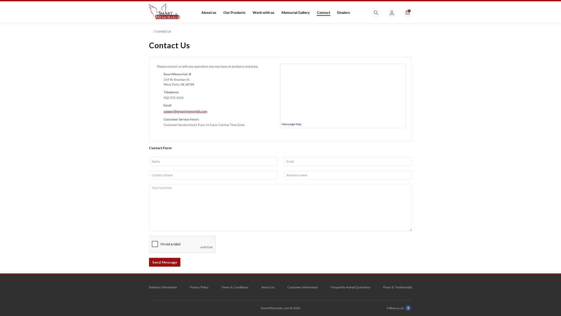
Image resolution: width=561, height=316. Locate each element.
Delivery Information (163, 287)
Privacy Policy (199, 287)
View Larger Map (291, 124)
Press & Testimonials (397, 287)
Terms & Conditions (235, 287)
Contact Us (163, 31)
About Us (268, 287)
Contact (323, 12)
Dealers (343, 12)
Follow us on (395, 308)
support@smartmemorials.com (185, 111)
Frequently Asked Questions (350, 287)
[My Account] (391, 12)
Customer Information (302, 287)
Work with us (263, 12)
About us (208, 12)
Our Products (234, 12)
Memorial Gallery (296, 12)
